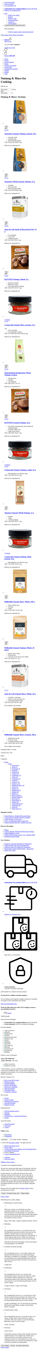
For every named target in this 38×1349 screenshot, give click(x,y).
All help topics (12, 23)
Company (7, 1157)
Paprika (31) (15, 789)
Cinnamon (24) (16, 805)
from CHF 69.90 (20, 9)
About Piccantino (9, 1124)
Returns (10, 17)
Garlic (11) (15, 777)
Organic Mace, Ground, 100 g (20, 735)
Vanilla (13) (15, 802)
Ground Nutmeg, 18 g (17, 423)
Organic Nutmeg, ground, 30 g (20, 134)
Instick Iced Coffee (9, 850)
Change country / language (19, 1139)
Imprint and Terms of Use (11, 1146)
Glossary (7, 1113)
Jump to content (9, 4)
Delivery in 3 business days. (12, 10)
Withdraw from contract (8, 1162)
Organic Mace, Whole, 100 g (19, 602)
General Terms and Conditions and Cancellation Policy (20, 1149)
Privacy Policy (8, 1147)
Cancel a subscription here (12, 1154)
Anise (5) (14, 767)
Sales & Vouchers (9, 1088)
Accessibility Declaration (11, 1151)
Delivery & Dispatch (10, 1085)
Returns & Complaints (10, 1087)
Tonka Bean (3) (16, 800)
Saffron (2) (15, 794)
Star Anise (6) (16, 799)
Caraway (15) (16, 782)
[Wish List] (5, 51)
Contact (6, 1127)
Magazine (7, 1114)
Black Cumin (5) (17, 795)
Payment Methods (9, 1083)
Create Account (8, 1100)
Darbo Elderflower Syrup (11, 833)
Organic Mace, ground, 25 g (19, 325)
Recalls (6, 1117)
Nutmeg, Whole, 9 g (16, 279)
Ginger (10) (15, 774)
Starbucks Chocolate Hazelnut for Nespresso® (18, 844)
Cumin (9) (15, 780)
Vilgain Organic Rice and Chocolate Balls (16, 845)
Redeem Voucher (9, 1105)
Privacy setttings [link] (9, 1152)
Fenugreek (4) (16, 769)
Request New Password (11, 1101)
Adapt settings (25, 1193)
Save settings (5, 1345)
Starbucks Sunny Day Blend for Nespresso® (17, 847)
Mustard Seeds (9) (17, 797)
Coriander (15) (16, 779)
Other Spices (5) (16, 808)
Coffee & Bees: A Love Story (13, 819)
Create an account (9, 47)
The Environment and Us (11, 1111)
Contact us (11, 22)
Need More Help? (9, 1090)
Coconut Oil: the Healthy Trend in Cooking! (17, 817)
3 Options (7, 319)
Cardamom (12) (16, 775)
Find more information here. (9, 1004)
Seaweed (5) (15, 765)
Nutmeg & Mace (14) (18, 785)
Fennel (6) (15, 770)
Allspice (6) (15, 792)
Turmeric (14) (16, 784)
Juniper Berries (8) (17, 803)
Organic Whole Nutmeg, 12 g (19, 513)
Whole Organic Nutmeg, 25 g (19, 182)
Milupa (6, 830)
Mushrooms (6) (16, 790)
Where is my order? (14, 15)
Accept (3, 1193)
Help (5, 13)
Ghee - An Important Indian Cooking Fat (16, 821)
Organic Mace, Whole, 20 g (20, 694)
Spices (6, 762)
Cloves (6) (15, 787)
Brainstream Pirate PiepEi (11, 836)
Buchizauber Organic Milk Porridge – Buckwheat (18, 849)
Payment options (13, 20)
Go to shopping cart (10, 5)
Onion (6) (15, 807)
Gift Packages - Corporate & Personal (15, 1116)
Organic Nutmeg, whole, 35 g (20, 470)
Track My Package (9, 1103)
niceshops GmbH (14, 1142)
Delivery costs (12, 18)
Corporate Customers (10, 1092)
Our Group (7, 1125)
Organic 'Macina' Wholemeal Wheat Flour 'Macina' (19, 831)
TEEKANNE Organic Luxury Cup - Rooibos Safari (19, 835)
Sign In (6, 1098)
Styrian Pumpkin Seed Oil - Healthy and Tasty (17, 822)
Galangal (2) (15, 772)
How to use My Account (11, 1080)
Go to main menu (9, 2)
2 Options (7, 553)
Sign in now (8, 41)
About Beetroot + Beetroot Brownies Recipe (17, 816)
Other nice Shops (9, 1159)
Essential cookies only (13, 1193)
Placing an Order (9, 1082)
